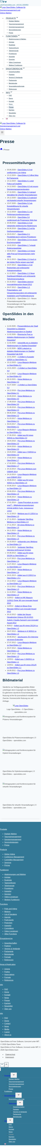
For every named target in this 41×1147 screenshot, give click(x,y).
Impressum (9, 1057)
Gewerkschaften (14, 72)
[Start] (1, 150)
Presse (11, 107)
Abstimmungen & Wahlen (17, 39)
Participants (9, 920)
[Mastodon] (3, 2)
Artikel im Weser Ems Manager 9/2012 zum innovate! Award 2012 (21, 609)
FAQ (10, 95)
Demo (11, 98)
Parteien (12, 74)
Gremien (12, 59)
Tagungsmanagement (16, 24)
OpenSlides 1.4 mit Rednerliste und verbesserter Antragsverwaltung (19, 267)
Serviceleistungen (15, 30)
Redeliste (12, 45)
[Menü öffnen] (2, 132)
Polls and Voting (10, 909)
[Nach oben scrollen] (2, 1065)
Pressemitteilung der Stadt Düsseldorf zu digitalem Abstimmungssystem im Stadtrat (22, 329)
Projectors (8, 923)
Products (3, 850)
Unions (7, 969)
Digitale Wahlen (14, 21)
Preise (11, 33)
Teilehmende (9, 886)
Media (6, 1029)
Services (7, 863)
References (8, 980)
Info (1, 985)
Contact (7, 1023)
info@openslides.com (7, 5)
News (11, 104)
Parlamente (13, 80)
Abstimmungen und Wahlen (15, 874)
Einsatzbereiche (6, 938)
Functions (4, 904)
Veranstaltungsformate (16, 86)
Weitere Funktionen (15, 65)
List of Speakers (10, 914)
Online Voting (9, 854)
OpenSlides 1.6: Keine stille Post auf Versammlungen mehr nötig (21, 253)
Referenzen (13, 89)
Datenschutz (10, 1054)
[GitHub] (1, 2)
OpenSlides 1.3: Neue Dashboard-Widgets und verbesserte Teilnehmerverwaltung (21, 276)
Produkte (3, 829)
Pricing (7, 865)
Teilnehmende (13, 51)
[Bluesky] (5, 2)
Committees (9, 928)
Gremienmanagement (16, 27)
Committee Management (13, 860)
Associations (9, 974)
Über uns (12, 116)
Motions (7, 912)
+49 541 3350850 (22, 5)
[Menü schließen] (0, 1069)
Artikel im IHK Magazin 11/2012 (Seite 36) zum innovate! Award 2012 (22, 600)
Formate (7, 957)
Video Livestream (11, 931)
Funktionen (4, 870)
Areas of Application (8, 964)
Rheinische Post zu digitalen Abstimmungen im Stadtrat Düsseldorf (20, 337)
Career (7, 1032)
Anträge (11, 42)
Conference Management (14, 857)
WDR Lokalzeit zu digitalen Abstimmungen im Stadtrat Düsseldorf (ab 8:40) (20, 351)
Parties (7, 972)
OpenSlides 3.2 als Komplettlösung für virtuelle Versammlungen (19, 206)
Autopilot (12, 56)
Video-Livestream (15, 62)
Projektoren (13, 53)
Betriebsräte (13, 83)
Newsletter (12, 113)
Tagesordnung (14, 48)
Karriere (11, 110)
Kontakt (11, 101)
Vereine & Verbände (16, 77)
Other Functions (10, 934)
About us (7, 1035)
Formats (7, 977)
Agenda (7, 917)
